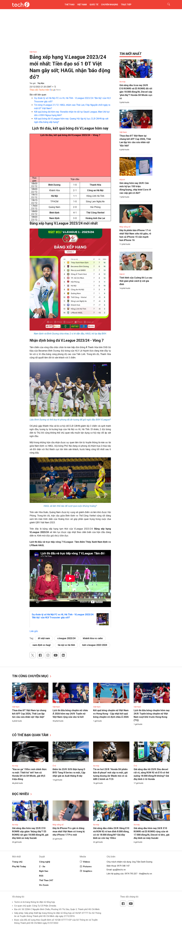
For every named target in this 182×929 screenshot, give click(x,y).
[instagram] (48, 655)
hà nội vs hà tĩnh (66, 645)
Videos (86, 862)
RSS (41, 876)
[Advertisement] (70, 156)
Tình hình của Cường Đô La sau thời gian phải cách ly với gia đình (135, 281)
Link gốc (34, 631)
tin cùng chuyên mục (30, 676)
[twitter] (33, 655)
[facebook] (40, 655)
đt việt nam (44, 638)
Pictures (87, 866)
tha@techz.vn (145, 873)
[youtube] (56, 655)
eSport (122, 179)
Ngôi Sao (43, 871)
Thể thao (70, 4)
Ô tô (54, 766)
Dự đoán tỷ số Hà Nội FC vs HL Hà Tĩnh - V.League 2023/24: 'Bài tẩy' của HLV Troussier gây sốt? (63, 616)
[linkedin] (63, 655)
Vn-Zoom (43, 885)
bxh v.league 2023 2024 (94, 645)
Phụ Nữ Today (19, 866)
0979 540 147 (123, 866)
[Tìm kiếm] (167, 4)
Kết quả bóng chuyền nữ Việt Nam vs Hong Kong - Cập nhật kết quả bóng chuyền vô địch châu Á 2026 (111, 713)
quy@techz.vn (119, 869)
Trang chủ (17, 862)
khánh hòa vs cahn (93, 638)
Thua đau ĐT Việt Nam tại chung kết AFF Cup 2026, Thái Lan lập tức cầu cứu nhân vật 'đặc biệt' (29, 713)
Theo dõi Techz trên (39, 89)
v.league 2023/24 (66, 638)
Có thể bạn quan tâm (30, 735)
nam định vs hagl (41, 645)
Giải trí (122, 274)
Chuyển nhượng (109, 4)
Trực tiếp (126, 4)
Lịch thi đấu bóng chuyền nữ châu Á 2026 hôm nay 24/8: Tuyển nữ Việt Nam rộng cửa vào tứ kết (70, 713)
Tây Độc (40, 83)
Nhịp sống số (124, 227)
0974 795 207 (131, 873)
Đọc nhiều (21, 794)
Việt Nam (82, 4)
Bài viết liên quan (38, 94)
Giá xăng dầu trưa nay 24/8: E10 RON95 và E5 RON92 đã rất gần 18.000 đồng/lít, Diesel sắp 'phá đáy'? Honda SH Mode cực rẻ (135, 92)
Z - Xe (42, 866)
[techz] (21, 4)
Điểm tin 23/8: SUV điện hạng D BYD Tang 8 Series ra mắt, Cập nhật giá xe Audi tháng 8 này (69, 772)
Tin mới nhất (130, 54)
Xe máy (122, 82)
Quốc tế (94, 4)
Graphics (87, 871)
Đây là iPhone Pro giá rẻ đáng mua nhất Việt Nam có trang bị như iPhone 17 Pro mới (69, 831)
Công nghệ (44, 862)
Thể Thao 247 (46, 880)
